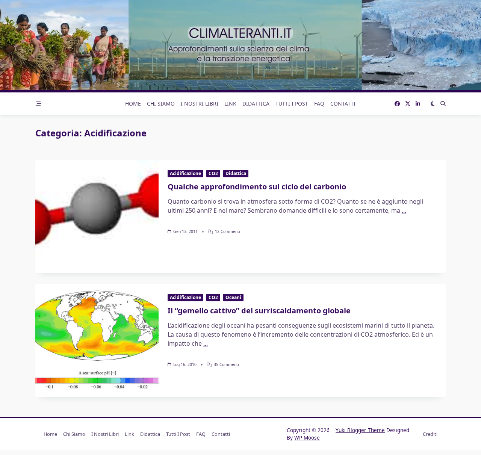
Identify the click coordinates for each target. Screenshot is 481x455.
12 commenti (227, 231)
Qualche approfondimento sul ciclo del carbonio (257, 186)
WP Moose (307, 437)
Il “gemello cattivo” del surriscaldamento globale (259, 310)
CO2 (213, 173)
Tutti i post (291, 103)
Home (133, 103)
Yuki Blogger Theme (360, 430)
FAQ (319, 103)
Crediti (430, 434)
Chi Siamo (161, 103)
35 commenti (226, 364)
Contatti (342, 103)
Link (230, 103)
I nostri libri (199, 103)
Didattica (255, 103)
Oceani (233, 297)
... (404, 210)
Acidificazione (185, 173)
